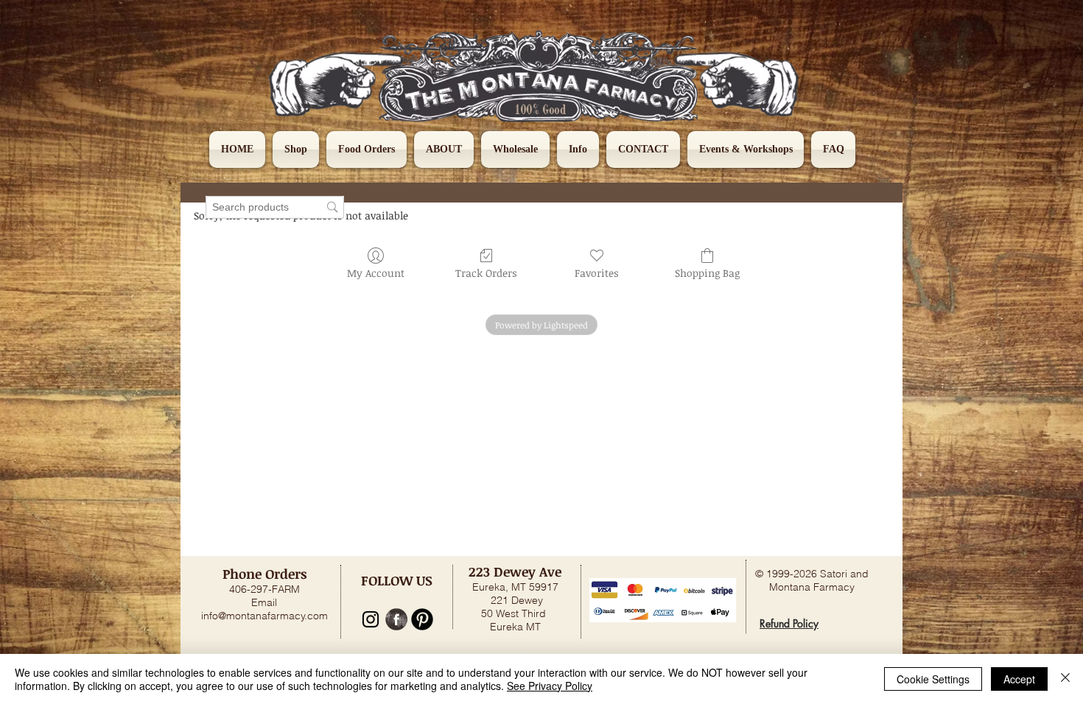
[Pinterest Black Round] (422, 619)
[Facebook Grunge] (396, 619)
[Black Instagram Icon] (371, 619)
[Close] (1065, 679)
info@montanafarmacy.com (264, 615)
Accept (1019, 679)
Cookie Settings (933, 679)
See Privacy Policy (549, 685)
